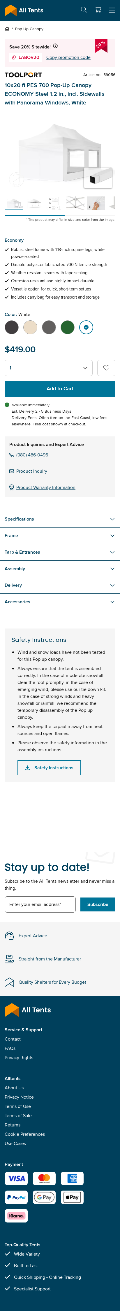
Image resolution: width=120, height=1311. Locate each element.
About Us (14, 1087)
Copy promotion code (68, 57)
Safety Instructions (53, 767)
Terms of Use (18, 1106)
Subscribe (97, 904)
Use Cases (15, 1143)
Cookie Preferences (25, 1134)
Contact (13, 1039)
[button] (97, 9)
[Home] (8, 28)
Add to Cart (60, 388)
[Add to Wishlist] (106, 368)
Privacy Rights (19, 1057)
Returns (12, 1125)
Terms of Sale (18, 1115)
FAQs (10, 1048)
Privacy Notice (19, 1097)
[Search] (83, 11)
